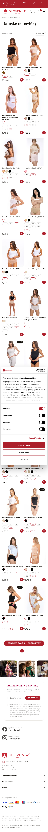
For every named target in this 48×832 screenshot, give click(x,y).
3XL (39, 227)
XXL (10, 129)
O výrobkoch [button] (7, 782)
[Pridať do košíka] (22, 80)
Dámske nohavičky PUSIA (33, 566)
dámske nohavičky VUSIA (33, 517)
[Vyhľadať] (30, 11)
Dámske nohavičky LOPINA (34, 67)
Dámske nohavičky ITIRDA (11, 615)
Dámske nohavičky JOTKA (33, 468)
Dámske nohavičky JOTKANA (34, 217)
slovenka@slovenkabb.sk (17, 762)
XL (5, 129)
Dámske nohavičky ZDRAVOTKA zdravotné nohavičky (10, 117)
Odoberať (33, 698)
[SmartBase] (14, 827)
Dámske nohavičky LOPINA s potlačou (12, 68)
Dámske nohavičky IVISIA (11, 217)
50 (27, 175)
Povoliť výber (24, 452)
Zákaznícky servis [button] (9, 776)
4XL (27, 230)
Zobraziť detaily (35, 438)
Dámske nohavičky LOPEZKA (12, 566)
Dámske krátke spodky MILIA (34, 269)
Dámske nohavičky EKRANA (12, 468)
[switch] (42, 415)
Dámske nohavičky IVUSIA (33, 115)
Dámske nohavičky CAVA (33, 168)
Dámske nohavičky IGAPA (11, 517)
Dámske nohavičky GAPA (11, 269)
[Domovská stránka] (15, 11)
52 (33, 175)
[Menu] (44, 11)
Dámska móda (15, 18)
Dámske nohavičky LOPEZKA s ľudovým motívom (35, 319)
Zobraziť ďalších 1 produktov (24, 643)
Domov (5, 18)
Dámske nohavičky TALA (10, 318)
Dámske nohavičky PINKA (33, 615)
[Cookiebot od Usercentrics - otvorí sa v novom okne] (35, 370)
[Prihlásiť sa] (35, 11)
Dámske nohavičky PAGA (11, 168)
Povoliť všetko (24, 445)
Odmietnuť (24, 460)
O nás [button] (4, 788)
